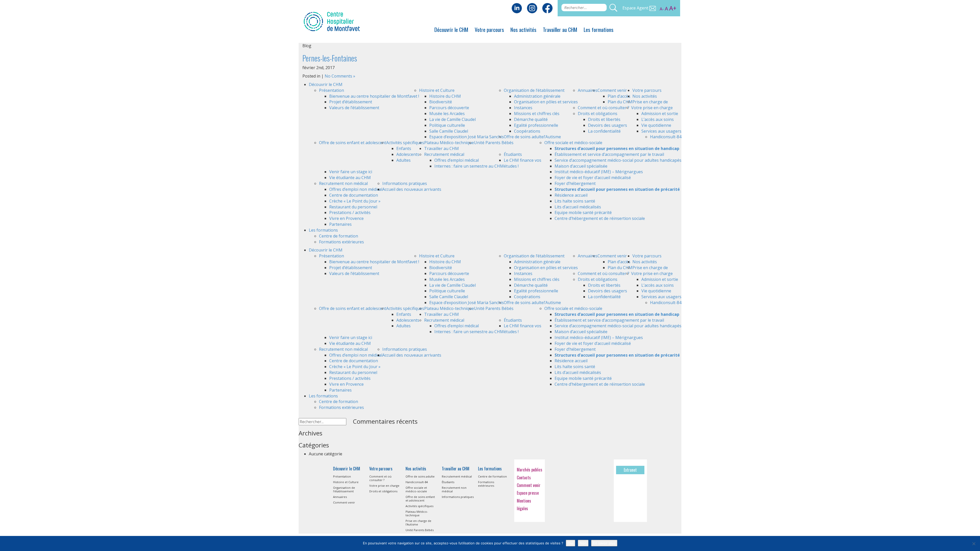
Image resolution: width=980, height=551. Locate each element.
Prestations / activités (350, 212)
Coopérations (527, 131)
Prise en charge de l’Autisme (418, 522)
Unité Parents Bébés (493, 142)
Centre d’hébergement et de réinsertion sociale (600, 218)
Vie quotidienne (656, 125)
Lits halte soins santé (575, 201)
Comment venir (612, 90)
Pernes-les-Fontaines (329, 58)
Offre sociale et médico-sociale (573, 142)
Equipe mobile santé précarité (583, 212)
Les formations (599, 29)
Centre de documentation (353, 195)
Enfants (403, 148)
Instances (523, 107)
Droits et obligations (597, 113)
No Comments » (340, 76)
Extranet (630, 470)
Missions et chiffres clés (536, 113)
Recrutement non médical (343, 183)
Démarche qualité (531, 119)
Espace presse (528, 493)
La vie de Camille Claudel (452, 119)
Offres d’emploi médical (456, 160)
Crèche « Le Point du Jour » (355, 201)
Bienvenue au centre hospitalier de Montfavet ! (374, 96)
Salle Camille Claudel (448, 131)
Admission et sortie (659, 113)
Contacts (524, 477)
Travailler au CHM (560, 29)
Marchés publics (529, 470)
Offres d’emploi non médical (355, 189)
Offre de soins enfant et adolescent (352, 142)
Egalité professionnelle (536, 125)
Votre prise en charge (652, 107)
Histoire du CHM (445, 96)
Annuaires (587, 90)
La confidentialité (604, 131)
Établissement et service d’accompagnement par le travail (609, 154)
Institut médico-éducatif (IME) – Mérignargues (599, 171)
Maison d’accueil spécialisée (581, 166)
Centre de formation (338, 236)
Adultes (403, 160)
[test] (547, 7)
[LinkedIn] (517, 7)
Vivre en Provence (346, 218)
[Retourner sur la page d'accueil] (332, 21)
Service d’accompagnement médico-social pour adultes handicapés (618, 160)
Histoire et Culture (437, 90)
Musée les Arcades (447, 113)
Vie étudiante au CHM (350, 177)
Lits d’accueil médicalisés (578, 207)
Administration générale (537, 96)
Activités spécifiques (405, 142)
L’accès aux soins (657, 119)
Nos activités (523, 29)
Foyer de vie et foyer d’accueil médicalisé (593, 177)
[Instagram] (532, 7)
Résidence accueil (571, 195)
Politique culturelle (447, 125)
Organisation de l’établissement (534, 90)
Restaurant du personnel (353, 207)
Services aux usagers (661, 131)
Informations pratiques (404, 183)
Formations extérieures (341, 242)
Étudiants (513, 154)
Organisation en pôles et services (546, 102)
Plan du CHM (620, 102)
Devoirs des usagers (607, 125)
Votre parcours (489, 29)
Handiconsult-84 (665, 137)
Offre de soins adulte (524, 137)
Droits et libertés (604, 119)
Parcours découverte (449, 107)
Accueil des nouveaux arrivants (411, 189)
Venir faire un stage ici (350, 171)
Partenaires (340, 224)
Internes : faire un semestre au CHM (469, 166)
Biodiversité (440, 102)
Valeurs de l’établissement (354, 107)
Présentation (331, 90)
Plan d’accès (619, 96)
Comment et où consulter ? (603, 107)
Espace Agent (635, 8)
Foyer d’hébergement (575, 183)
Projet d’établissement (350, 102)
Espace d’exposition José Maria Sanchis (466, 137)
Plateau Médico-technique (449, 142)
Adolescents (407, 154)
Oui (570, 543)
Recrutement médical (444, 154)
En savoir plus (604, 543)
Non (583, 543)
